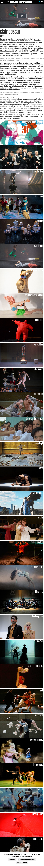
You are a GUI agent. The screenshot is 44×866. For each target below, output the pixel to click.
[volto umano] (21, 380)
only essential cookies (27, 859)
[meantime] (21, 330)
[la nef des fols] (21, 182)
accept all (12, 859)
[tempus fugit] (21, 454)
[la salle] (21, 528)
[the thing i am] (21, 627)
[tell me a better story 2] (21, 281)
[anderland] (21, 726)
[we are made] (21, 503)
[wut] (21, 701)
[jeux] (21, 157)
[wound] (21, 800)
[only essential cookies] (41, 859)
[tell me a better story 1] (21, 305)
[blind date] (21, 602)
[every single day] (21, 750)
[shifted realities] (21, 355)
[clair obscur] (21, 256)
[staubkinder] (21, 231)
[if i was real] (21, 652)
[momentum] (21, 404)
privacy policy (22, 863)
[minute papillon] (21, 553)
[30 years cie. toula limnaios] (21, 132)
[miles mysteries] (21, 577)
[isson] (21, 478)
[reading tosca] (21, 825)
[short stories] (21, 849)
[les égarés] (21, 207)
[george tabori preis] (21, 676)
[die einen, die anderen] (21, 429)
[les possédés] (21, 775)
